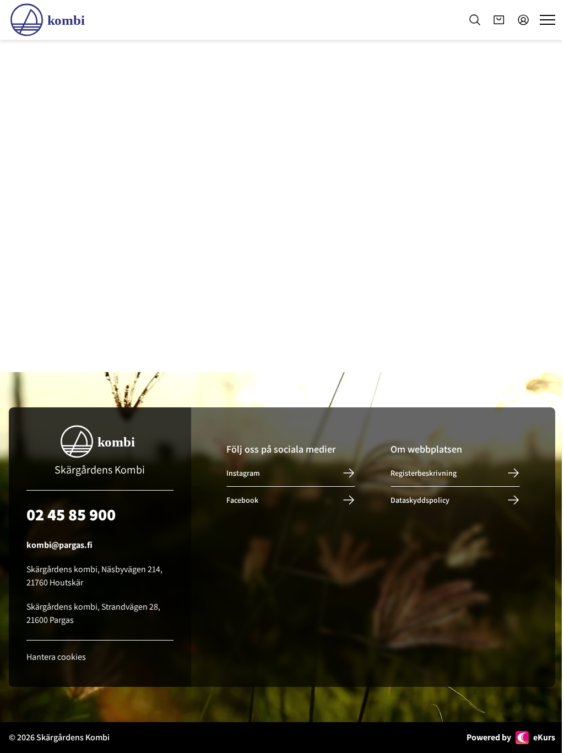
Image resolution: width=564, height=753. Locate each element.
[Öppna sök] (475, 20)
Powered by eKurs (511, 737)
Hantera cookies (56, 657)
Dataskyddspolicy (420, 500)
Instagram (243, 473)
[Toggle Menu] (547, 20)
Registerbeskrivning (424, 473)
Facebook (242, 500)
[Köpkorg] (499, 20)
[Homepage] (49, 19)
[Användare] (523, 20)
